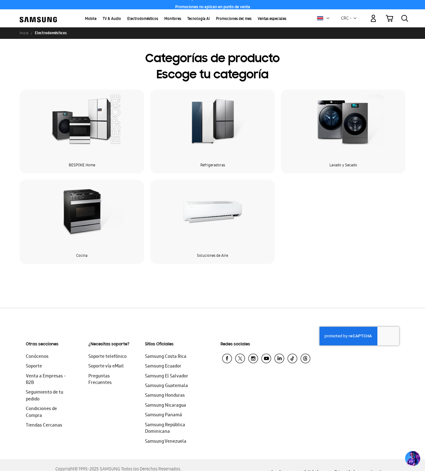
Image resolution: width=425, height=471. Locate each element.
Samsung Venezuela (165, 442)
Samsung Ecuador (163, 366)
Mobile (90, 19)
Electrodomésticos (142, 19)
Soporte (34, 366)
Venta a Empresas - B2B (46, 380)
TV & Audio (112, 19)
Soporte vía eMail (106, 366)
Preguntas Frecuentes (100, 380)
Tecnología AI (198, 19)
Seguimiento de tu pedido (44, 396)
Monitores (172, 19)
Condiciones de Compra (41, 412)
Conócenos (37, 357)
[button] (327, 18)
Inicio (24, 32)
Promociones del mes (233, 19)
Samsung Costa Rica (165, 357)
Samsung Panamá (163, 415)
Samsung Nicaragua (165, 405)
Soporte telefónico (107, 357)
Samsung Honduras (165, 395)
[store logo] (38, 14)
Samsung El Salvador (166, 376)
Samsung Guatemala (166, 386)
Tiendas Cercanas (44, 425)
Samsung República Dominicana (165, 429)
